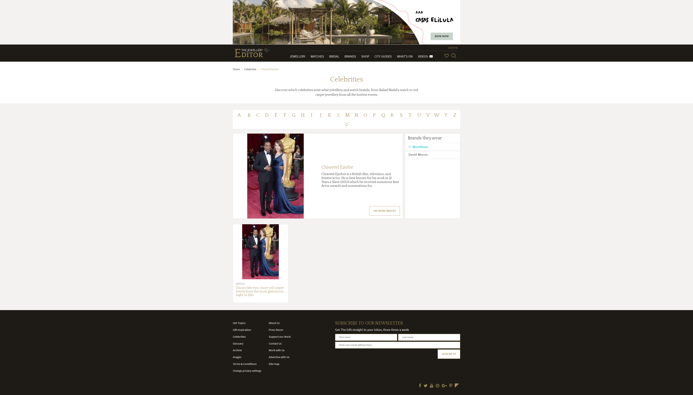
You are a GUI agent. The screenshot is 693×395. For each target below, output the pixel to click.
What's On (405, 56)
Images (237, 357)
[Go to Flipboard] (456, 385)
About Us (274, 323)
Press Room (276, 330)
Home (236, 69)
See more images (384, 210)
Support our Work (280, 336)
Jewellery (297, 56)
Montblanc (421, 147)
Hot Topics (239, 323)
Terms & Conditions (245, 364)
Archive (237, 350)
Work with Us (277, 350)
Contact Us (275, 343)
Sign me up (449, 354)
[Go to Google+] (444, 386)
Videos (424, 56)
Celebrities (250, 69)
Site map (274, 364)
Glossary (238, 343)
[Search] (453, 55)
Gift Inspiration (242, 330)
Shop (365, 56)
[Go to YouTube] (431, 386)
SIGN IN (452, 48)
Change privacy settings (247, 370)
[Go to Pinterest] (450, 386)
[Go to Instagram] (437, 386)
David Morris (418, 154)
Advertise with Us (279, 357)
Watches (317, 56)
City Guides (383, 56)
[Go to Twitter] (425, 386)
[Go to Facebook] (420, 386)
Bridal (334, 56)
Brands (350, 56)
